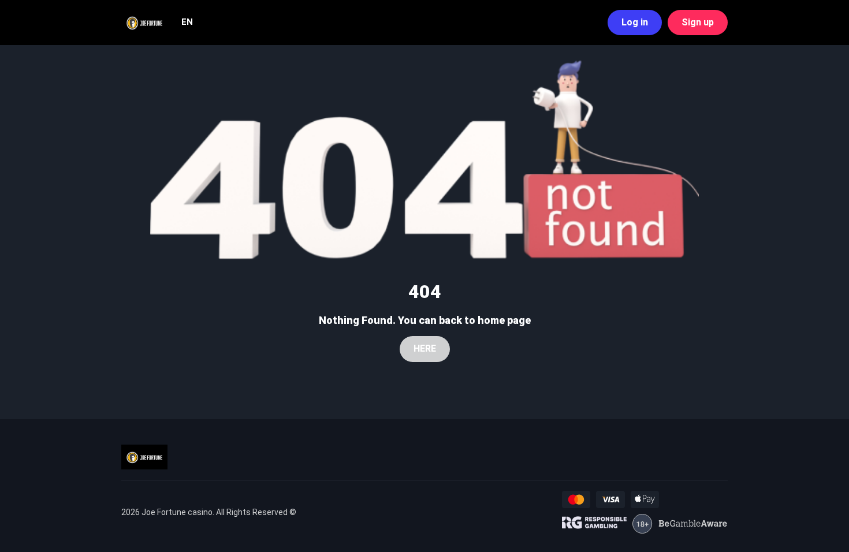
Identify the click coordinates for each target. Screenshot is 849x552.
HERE (425, 348)
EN (187, 22)
